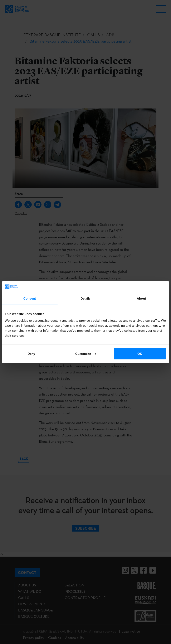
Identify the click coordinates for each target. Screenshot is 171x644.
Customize (83, 353)
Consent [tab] (29, 298)
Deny (31, 353)
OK (139, 353)
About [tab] (141, 298)
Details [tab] (85, 298)
